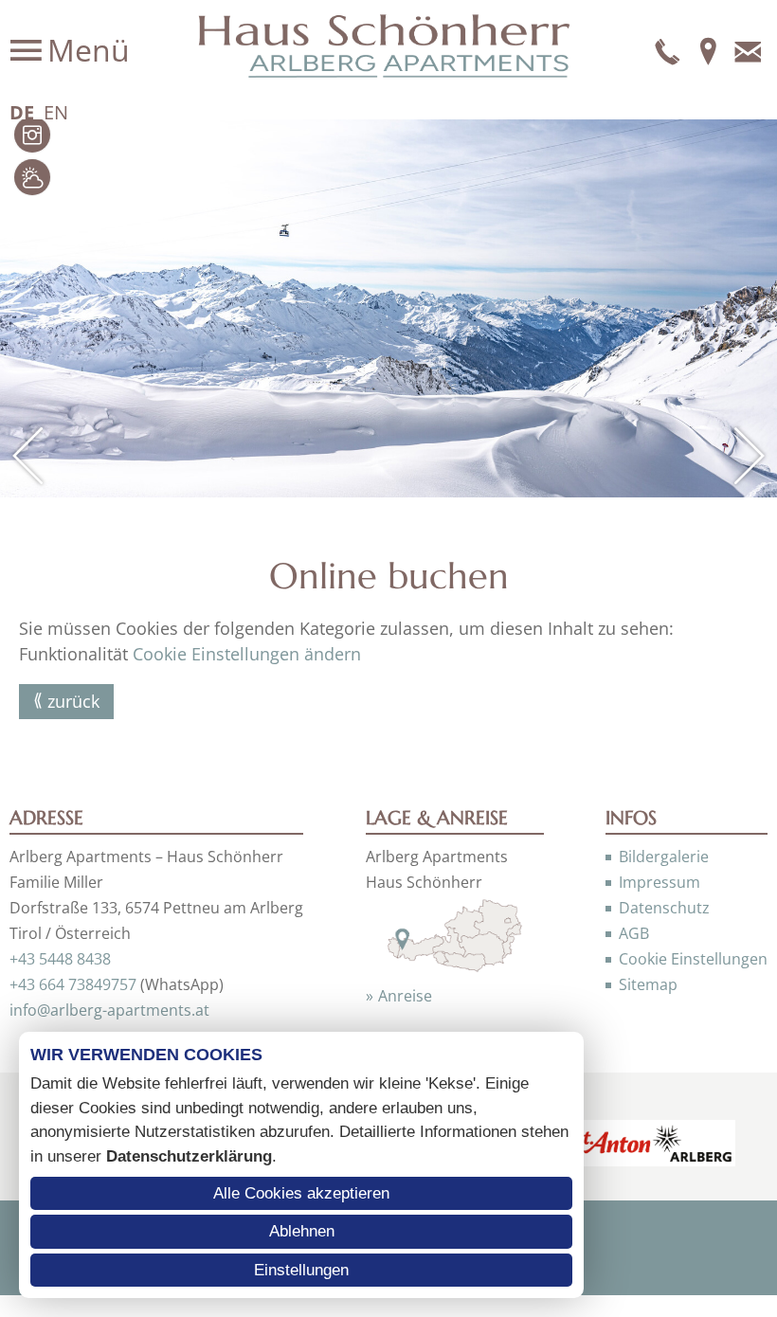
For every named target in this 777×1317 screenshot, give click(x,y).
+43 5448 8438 (60, 958)
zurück (73, 701)
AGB (634, 933)
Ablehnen (301, 1231)
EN (56, 112)
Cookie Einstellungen (693, 958)
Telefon (668, 50)
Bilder (32, 135)
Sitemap (648, 984)
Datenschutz (664, 907)
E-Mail (747, 50)
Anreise (405, 995)
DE (21, 112)
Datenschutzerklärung (189, 1156)
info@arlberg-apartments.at (109, 1010)
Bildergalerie (664, 856)
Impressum (659, 882)
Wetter (32, 177)
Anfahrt (708, 50)
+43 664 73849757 (72, 984)
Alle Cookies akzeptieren (301, 1193)
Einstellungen (301, 1270)
